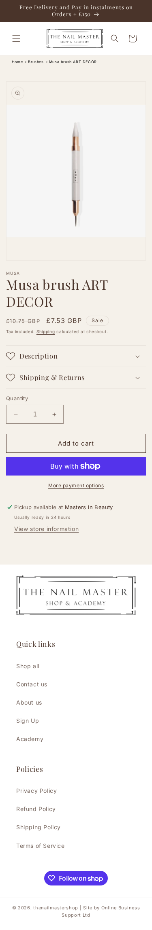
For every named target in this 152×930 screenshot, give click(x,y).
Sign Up (27, 720)
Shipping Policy (38, 827)
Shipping (45, 331)
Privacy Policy (36, 790)
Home (17, 61)
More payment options (76, 485)
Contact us (31, 684)
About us (29, 702)
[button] (16, 38)
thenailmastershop (55, 908)
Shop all (27, 665)
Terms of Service (40, 845)
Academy (29, 738)
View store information (46, 528)
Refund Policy (36, 808)
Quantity (17, 398)
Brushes (35, 61)
